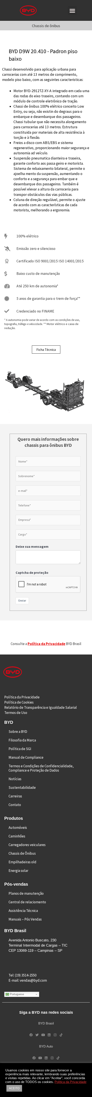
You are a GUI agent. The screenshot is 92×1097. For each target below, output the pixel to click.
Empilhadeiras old (22, 862)
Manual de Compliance (26, 757)
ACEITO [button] (14, 1088)
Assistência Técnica (23, 910)
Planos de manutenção (26, 893)
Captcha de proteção (32, 572)
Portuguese (16, 994)
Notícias (15, 779)
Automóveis (18, 827)
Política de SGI (20, 748)
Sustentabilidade (22, 787)
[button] (72, 10)
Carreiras (15, 796)
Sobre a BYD (18, 731)
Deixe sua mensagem (32, 546)
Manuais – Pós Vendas (25, 919)
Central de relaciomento (27, 902)
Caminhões (17, 836)
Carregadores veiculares (27, 844)
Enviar (22, 600)
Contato (15, 804)
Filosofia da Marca (22, 740)
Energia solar (18, 870)
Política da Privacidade (70, 1082)
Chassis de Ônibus (22, 853)
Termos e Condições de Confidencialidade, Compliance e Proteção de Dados (41, 768)
